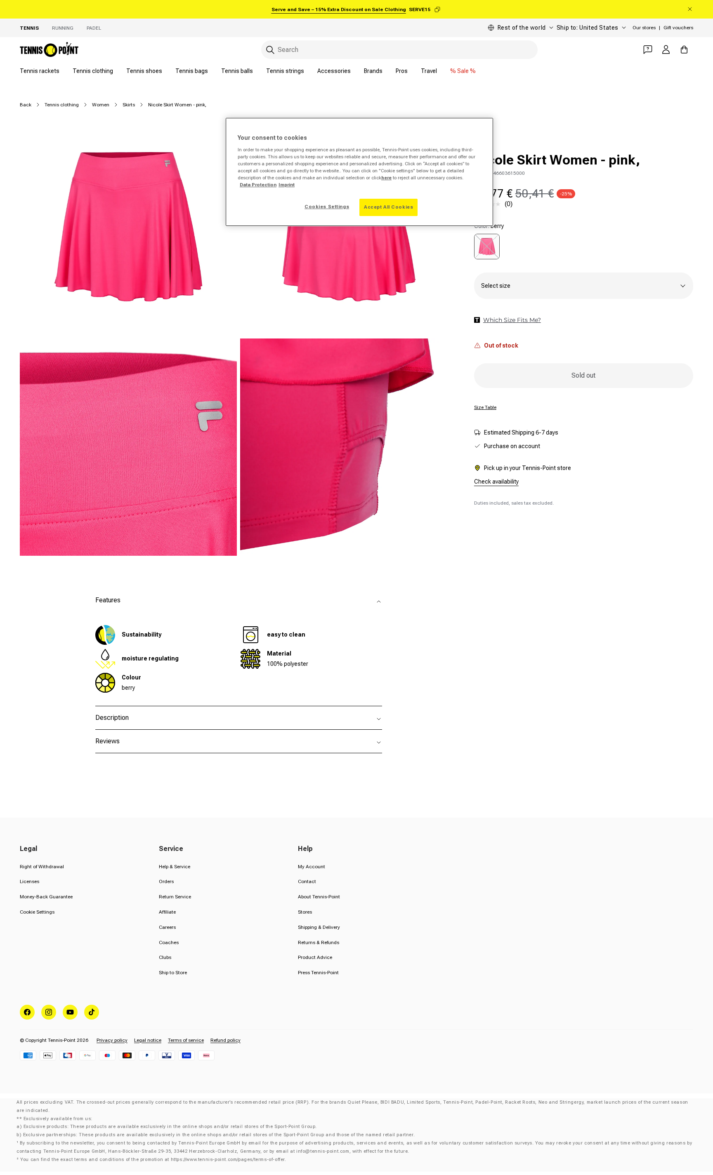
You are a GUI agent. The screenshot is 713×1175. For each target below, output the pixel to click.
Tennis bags (191, 71)
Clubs (165, 957)
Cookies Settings (327, 206)
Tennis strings (285, 71)
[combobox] (399, 49)
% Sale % (463, 71)
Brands (373, 71)
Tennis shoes (144, 71)
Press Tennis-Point (318, 972)
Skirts (129, 105)
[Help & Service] (648, 49)
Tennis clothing (93, 71)
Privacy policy (112, 1040)
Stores (305, 912)
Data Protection (258, 185)
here (386, 178)
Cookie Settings (37, 912)
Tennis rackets (39, 71)
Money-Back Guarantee (46, 897)
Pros (402, 71)
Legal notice (147, 1040)
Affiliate (167, 912)
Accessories (334, 71)
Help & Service (174, 867)
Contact (307, 881)
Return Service (175, 897)
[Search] (270, 50)
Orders (166, 881)
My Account (311, 867)
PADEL (94, 28)
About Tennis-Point (319, 897)
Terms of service (186, 1040)
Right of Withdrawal (42, 867)
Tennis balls (237, 71)
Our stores (644, 28)
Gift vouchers (678, 28)
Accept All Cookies (388, 207)
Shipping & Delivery (319, 927)
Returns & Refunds (318, 942)
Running (62, 28)
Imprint (287, 185)
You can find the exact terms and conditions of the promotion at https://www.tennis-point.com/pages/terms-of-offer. (153, 1159)
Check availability (496, 481)
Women (100, 105)
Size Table (485, 407)
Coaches (169, 942)
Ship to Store (173, 972)
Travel (429, 71)
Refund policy (225, 1040)
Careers (167, 927)
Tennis (29, 28)
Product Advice (315, 957)
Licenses (29, 881)
